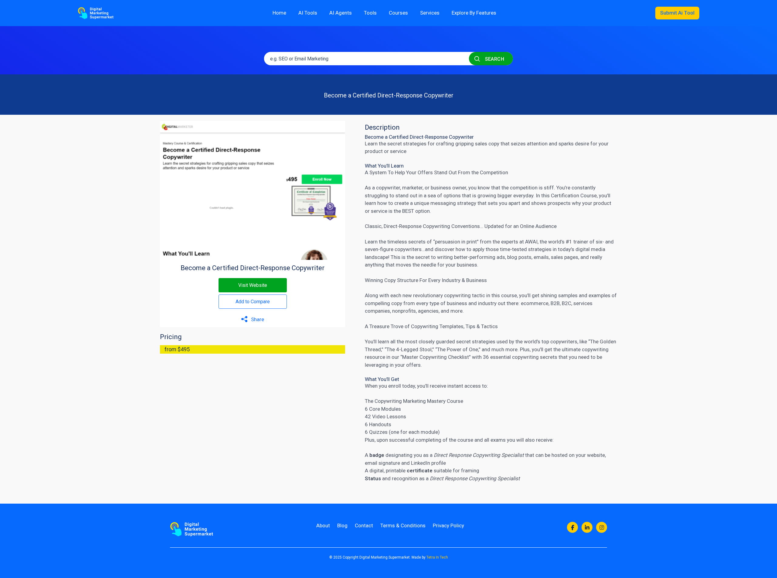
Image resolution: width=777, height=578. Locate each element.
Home (279, 13)
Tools (370, 13)
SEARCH (494, 59)
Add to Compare (253, 301)
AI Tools (307, 13)
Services (429, 13)
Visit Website (252, 285)
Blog (342, 525)
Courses (398, 13)
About (323, 525)
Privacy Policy (448, 525)
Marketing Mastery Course (433, 401)
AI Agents (340, 13)
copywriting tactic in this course (480, 295)
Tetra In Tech (437, 557)
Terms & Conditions (403, 525)
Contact (364, 525)
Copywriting (436, 226)
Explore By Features (474, 13)
